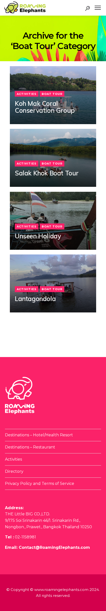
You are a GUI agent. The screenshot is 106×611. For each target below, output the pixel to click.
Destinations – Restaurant (30, 447)
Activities (26, 94)
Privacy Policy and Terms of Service (39, 483)
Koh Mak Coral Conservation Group (45, 107)
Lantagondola (35, 299)
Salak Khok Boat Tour (47, 173)
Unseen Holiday (38, 236)
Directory (14, 471)
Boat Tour (52, 94)
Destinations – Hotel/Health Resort (39, 435)
